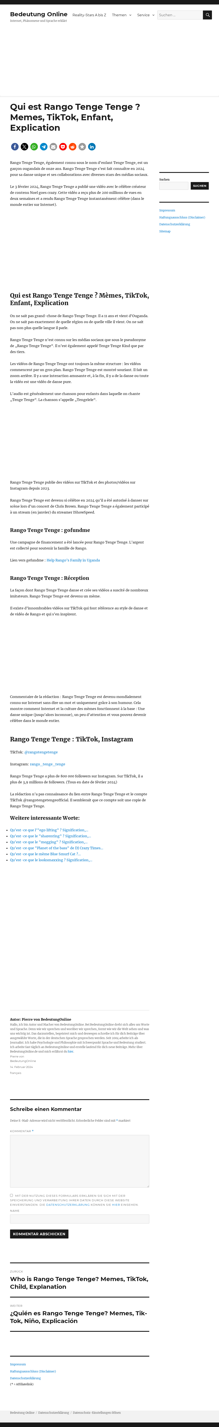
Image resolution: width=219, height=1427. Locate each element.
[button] (15, 146)
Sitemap (164, 231)
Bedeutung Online (39, 14)
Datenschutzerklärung (68, 1204)
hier (70, 1051)
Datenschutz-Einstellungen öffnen (97, 1413)
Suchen (164, 179)
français (15, 1073)
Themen (119, 15)
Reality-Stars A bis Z (89, 15)
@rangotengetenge (41, 752)
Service (143, 15)
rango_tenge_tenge (47, 764)
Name (15, 1210)
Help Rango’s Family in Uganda (73, 560)
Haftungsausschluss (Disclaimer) (33, 1371)
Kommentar (22, 1131)
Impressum (18, 1364)
